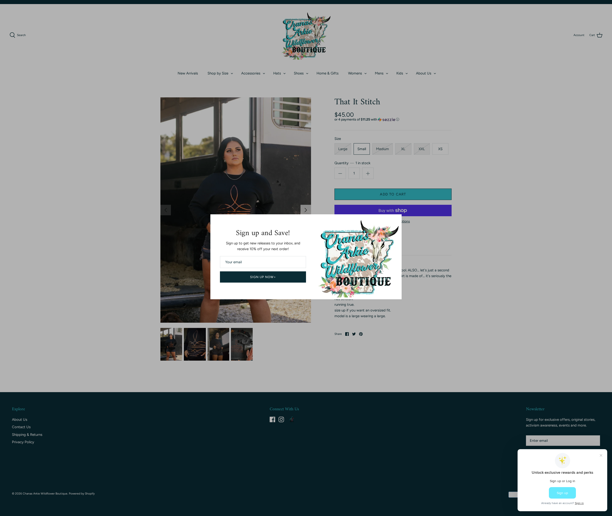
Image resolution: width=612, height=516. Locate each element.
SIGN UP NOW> (263, 277)
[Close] (395, 220)
